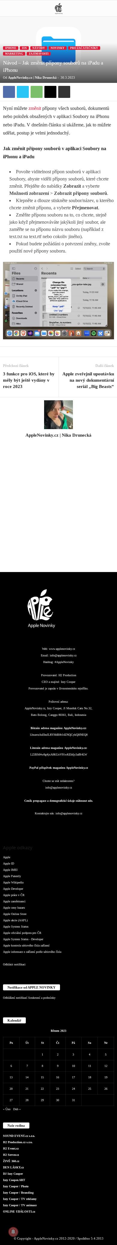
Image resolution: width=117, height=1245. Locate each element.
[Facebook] (9, 92)
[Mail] (59, 825)
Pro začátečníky (84, 48)
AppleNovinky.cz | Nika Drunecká (32, 77)
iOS (24, 48)
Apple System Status (15, 926)
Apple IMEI (10, 869)
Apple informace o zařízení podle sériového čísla (32, 951)
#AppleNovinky (64, 662)
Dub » (17, 1109)
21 (27, 1088)
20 (11, 1088)
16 (57, 1077)
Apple (6, 857)
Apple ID (8, 863)
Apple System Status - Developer (23, 939)
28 (27, 1100)
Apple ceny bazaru (14, 907)
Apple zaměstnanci (14, 901)
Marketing (14, 53)
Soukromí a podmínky (42, 997)
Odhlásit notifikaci (14, 964)
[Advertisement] (58, 508)
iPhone (10, 48)
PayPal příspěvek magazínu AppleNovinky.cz (58, 767)
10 (73, 1066)
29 (42, 1100)
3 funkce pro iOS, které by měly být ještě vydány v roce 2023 (29, 380)
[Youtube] (94, 825)
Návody (38, 48)
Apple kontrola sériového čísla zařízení (26, 945)
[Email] (50, 92)
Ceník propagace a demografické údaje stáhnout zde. (58, 800)
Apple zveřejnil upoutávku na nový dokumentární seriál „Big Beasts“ (88, 380)
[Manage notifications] (13, 1232)
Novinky (57, 48)
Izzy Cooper (68, 681)
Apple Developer (13, 888)
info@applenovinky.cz (63, 655)
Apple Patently (12, 876)
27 (11, 1100)
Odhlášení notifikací (15, 997)
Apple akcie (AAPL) (15, 920)
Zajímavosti (39, 53)
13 (11, 1077)
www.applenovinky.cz (62, 648)
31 (73, 1100)
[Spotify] (71, 825)
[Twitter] (23, 92)
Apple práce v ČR (14, 895)
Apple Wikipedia (13, 882)
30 (57, 1100)
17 (73, 1077)
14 (27, 1077)
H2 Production (67, 675)
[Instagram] (58, 443)
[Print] (64, 92)
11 (89, 1066)
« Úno (6, 1109)
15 (42, 1077)
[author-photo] (58, 414)
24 (73, 1088)
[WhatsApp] (37, 92)
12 (105, 1066)
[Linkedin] (47, 825)
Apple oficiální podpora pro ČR (22, 933)
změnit (34, 108)
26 (105, 1088)
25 (89, 1088)
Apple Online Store (14, 914)
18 (89, 1077)
